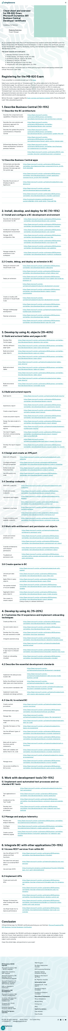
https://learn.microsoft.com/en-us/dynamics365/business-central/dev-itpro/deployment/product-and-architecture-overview (44, 117)
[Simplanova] (8, 3)
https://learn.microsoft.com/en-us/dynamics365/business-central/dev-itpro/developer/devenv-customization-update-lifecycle (45, 131)
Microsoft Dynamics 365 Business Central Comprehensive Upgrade (9, 977)
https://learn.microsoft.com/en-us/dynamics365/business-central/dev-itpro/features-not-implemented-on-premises (44, 146)
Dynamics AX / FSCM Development (8, 1004)
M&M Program (39, 963)
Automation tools (40, 982)
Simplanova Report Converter (40, 989)
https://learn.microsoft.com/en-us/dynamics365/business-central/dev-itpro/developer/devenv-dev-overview (40, 124)
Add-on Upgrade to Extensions (8, 987)
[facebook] (58, 1020)
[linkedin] (60, 1020)
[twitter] (63, 1020)
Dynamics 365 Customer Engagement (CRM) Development (9, 999)
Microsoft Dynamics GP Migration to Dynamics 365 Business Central (9, 982)
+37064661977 (6, 1021)
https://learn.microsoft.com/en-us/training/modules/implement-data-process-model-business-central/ (44, 676)
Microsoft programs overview (8, 1011)
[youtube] (65, 1020)
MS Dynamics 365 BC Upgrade (8, 964)
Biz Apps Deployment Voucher (41, 966)
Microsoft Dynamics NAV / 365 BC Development (9, 994)
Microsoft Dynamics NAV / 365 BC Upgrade (9, 968)
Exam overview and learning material (38, 98)
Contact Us (38, 1004)
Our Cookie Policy (35, 1019)
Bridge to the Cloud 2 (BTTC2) (41, 976)
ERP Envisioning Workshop (42, 969)
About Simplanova (40, 999)
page (34, 80)
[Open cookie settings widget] (3, 1028)
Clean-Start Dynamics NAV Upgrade (8, 972)
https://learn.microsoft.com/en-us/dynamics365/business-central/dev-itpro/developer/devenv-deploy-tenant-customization (41, 291)
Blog (36, 1006)
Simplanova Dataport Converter (41, 993)
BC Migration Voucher (41, 979)
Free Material (38, 1011)
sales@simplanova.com (20, 1021)
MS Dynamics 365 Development (7, 990)
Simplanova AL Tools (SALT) (41, 985)
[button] (65, 3)
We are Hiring (39, 1001)
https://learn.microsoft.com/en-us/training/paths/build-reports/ (44, 396)
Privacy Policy (24, 1019)
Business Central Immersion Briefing (40, 972)
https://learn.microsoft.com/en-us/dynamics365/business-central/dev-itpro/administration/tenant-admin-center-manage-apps (45, 139)
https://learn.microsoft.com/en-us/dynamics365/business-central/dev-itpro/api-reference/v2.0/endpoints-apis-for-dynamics (41, 889)
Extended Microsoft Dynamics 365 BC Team (9, 1007)
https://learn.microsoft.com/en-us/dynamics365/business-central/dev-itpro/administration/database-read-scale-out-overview (41, 910)
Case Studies (38, 1014)
